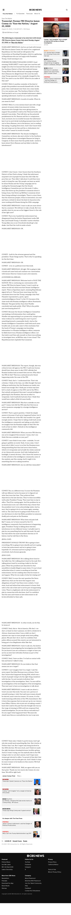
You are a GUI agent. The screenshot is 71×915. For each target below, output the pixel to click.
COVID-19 (8, 841)
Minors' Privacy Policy (54, 872)
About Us (37, 14)
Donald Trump (17, 841)
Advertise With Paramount (33, 880)
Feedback (28, 888)
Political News (6, 862)
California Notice (53, 864)
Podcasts (4, 880)
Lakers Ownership (7, 869)
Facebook (28, 864)
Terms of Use (52, 869)
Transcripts (29, 14)
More (19, 776)
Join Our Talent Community (33, 883)
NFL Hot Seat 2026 (7, 867)
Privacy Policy (52, 862)
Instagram (28, 867)
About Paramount (30, 878)
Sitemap (4, 888)
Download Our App (7, 883)
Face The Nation (7, 18)
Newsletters (5, 878)
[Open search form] (67, 10)
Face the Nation (8, 14)
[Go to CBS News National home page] (35, 10)
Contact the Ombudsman (32, 890)
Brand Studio (6, 885)
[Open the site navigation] (14, 10)
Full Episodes (20, 14)
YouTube (27, 862)
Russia (25, 841)
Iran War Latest (6, 864)
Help (26, 885)
